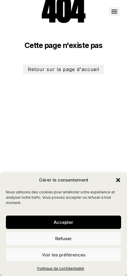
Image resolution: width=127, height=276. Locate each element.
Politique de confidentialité (60, 268)
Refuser (63, 238)
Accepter (63, 222)
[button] (118, 180)
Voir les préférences (63, 255)
